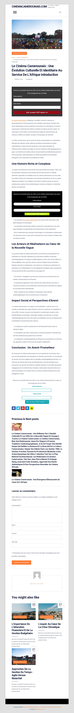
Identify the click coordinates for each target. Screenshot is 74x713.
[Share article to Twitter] (18, 408)
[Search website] (60, 12)
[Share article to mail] (32, 408)
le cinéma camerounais (19, 120)
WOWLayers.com (40, 709)
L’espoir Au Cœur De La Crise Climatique (49, 625)
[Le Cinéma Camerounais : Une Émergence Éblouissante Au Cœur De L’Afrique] (17, 476)
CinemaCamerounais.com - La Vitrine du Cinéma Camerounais (42, 707)
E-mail (14, 533)
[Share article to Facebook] (14, 408)
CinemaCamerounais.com (29, 6)
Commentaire (16, 505)
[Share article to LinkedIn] (27, 408)
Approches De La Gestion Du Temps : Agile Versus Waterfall (22, 673)
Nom (14, 525)
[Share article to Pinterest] (23, 408)
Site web (14, 542)
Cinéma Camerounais (19, 53)
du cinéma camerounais (30, 220)
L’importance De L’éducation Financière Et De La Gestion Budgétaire (22, 628)
